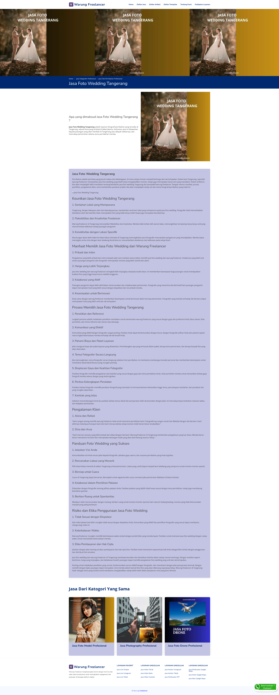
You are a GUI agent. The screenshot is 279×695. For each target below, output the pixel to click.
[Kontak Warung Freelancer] (265, 687)
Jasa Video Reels (147, 673)
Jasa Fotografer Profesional (86, 79)
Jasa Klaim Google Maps (197, 675)
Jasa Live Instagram (124, 673)
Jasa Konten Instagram (173, 669)
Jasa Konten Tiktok (171, 673)
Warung (140, 691)
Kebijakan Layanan (202, 4)
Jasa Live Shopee (123, 669)
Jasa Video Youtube (148, 677)
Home (131, 4)
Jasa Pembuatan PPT (172, 677)
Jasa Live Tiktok (122, 677)
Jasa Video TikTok (147, 669)
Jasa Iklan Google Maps (197, 678)
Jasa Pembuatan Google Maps (197, 670)
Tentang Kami (186, 4)
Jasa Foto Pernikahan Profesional (110, 79)
